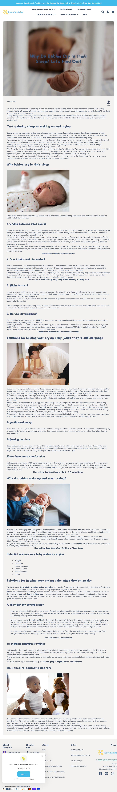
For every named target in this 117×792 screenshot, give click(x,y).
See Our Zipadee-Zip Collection (58, 637)
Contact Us (47, 761)
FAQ (43, 750)
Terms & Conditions (78, 766)
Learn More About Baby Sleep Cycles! (58, 253)
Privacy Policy (76, 761)
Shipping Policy (77, 750)
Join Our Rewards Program (53, 777)
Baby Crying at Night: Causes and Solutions (62, 661)
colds (79, 543)
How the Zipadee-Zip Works (53, 771)
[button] (103, 12)
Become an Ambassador (52, 766)
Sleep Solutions (13, 752)
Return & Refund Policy (80, 755)
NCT (38, 320)
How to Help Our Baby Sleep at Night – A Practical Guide (58, 472)
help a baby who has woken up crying (36, 587)
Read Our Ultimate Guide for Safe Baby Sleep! (59, 331)
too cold (51, 467)
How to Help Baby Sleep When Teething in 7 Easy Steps (65, 279)
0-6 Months (34, 752)
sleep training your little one (30, 594)
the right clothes (35, 619)
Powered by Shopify (23, 786)
